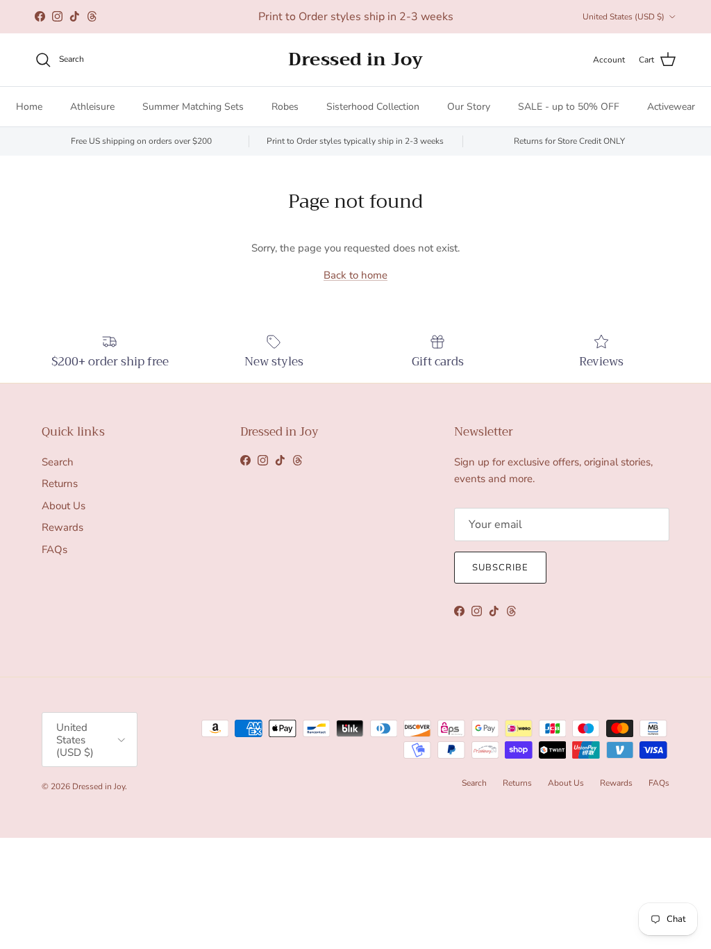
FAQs (54, 549)
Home (29, 106)
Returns (60, 483)
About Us (63, 506)
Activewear (671, 106)
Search (58, 462)
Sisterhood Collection (372, 106)
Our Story (468, 106)
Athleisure (92, 106)
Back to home (355, 275)
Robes (285, 106)
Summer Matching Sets (193, 106)
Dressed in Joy (98, 786)
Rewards (62, 527)
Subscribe (500, 567)
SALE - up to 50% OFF (568, 106)
